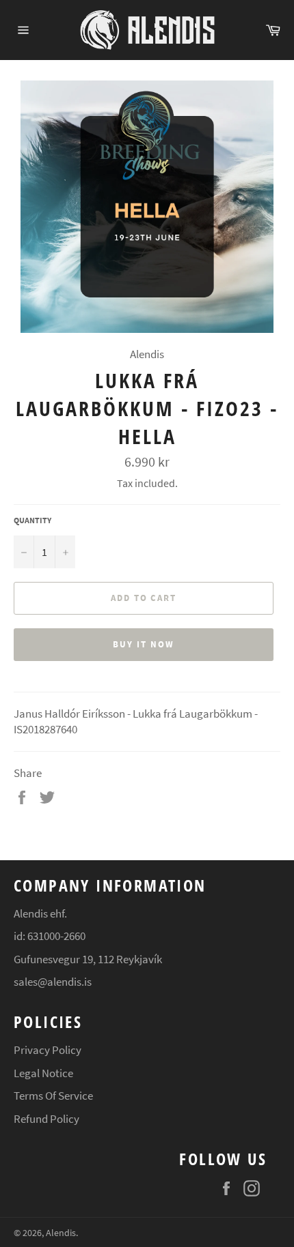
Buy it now (143, 644)
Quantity (32, 520)
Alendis (61, 1233)
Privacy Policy (47, 1049)
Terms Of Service (53, 1095)
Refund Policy (46, 1118)
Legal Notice (43, 1073)
